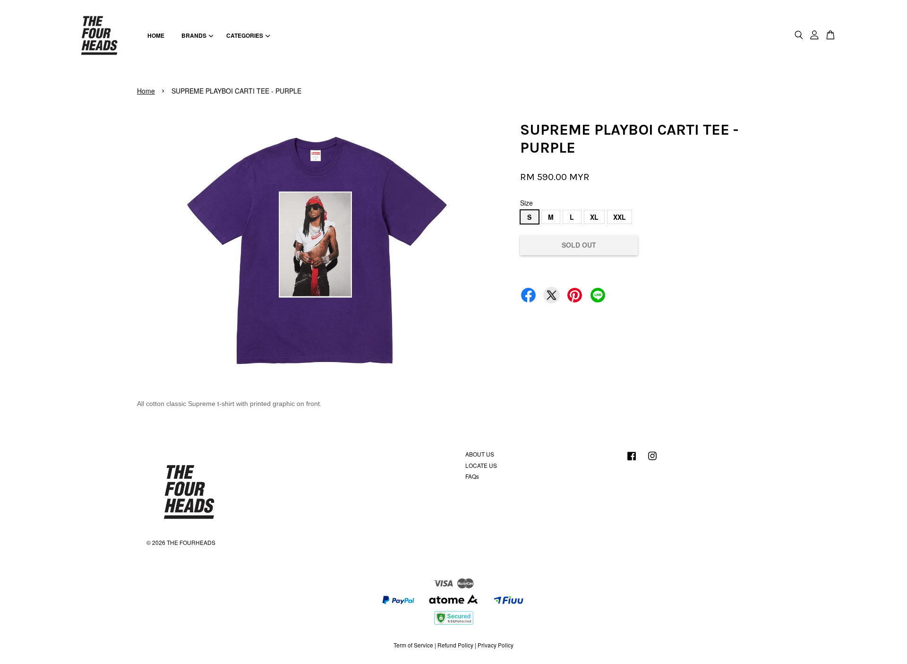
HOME (155, 35)
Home (146, 90)
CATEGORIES (244, 35)
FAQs (472, 476)
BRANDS (193, 35)
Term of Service (413, 645)
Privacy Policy (495, 645)
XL (594, 217)
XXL (619, 217)
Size (526, 202)
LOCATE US (481, 465)
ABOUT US (479, 454)
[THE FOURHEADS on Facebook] (631, 460)
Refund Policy (455, 645)
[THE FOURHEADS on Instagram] (652, 460)
